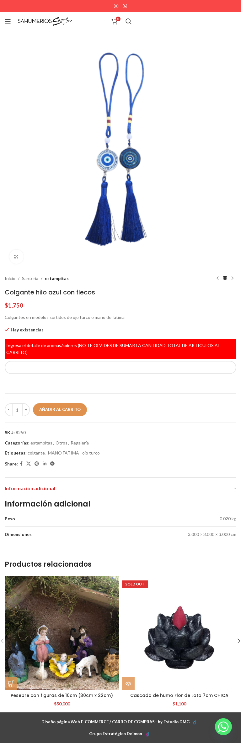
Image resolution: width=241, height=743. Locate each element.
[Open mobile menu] (8, 21)
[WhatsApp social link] (124, 6)
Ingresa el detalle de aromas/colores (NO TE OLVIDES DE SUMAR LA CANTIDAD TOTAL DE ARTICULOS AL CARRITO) (113, 349)
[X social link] (28, 464)
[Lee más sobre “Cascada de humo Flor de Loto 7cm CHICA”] (128, 683)
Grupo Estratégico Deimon (115, 733)
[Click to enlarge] (16, 257)
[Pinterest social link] (37, 464)
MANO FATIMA (63, 452)
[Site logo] (44, 20)
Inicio (10, 278)
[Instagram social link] (116, 6)
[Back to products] (225, 278)
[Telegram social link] (52, 464)
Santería (30, 278)
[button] (11, 683)
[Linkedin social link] (44, 464)
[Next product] (232, 278)
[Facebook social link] (21, 464)
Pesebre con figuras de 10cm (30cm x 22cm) (62, 695)
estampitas (57, 278)
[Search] (128, 21)
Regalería (80, 442)
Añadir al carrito (60, 409)
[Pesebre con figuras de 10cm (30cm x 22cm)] (62, 633)
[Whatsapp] (223, 726)
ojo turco (91, 452)
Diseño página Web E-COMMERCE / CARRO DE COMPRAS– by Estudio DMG (115, 721)
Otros (61, 442)
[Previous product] (217, 278)
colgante (36, 452)
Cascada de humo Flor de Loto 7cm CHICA (179, 695)
